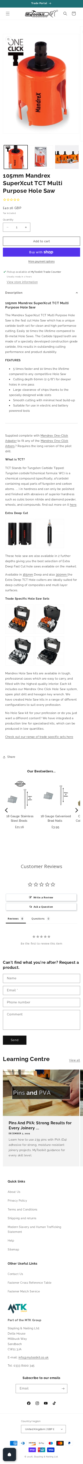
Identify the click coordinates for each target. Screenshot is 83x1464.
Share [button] (11, 756)
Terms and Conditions (22, 1209)
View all (74, 1060)
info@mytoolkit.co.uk (34, 1357)
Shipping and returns (22, 1218)
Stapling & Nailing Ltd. (46, 1456)
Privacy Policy (17, 1200)
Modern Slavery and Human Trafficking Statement (34, 1229)
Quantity (8, 219)
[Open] (9, 1454)
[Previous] (7, 810)
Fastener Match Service (24, 1291)
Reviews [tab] (13, 918)
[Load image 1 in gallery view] (16, 157)
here (73, 504)
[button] (7, 13)
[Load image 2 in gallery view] (41, 157)
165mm (28, 574)
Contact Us (15, 1274)
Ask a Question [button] (43, 906)
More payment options (41, 261)
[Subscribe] (63, 1388)
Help (11, 1240)
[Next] (76, 810)
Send (15, 1040)
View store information (22, 282)
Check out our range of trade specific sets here (39, 737)
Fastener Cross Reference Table (30, 1282)
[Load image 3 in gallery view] (67, 157)
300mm (62, 574)
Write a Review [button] (43, 897)
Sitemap (13, 1249)
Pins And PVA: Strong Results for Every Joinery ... (40, 1125)
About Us (14, 1191)
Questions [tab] (38, 918)
